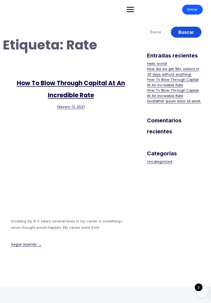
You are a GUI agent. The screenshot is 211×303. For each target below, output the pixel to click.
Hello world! (157, 63)
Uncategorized (159, 161)
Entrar (192, 9)
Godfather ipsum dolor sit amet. (174, 101)
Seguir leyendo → (26, 244)
